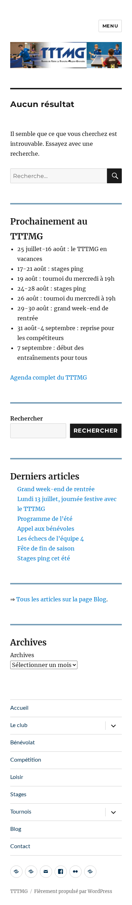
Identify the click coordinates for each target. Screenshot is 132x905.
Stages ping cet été (43, 558)
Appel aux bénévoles (45, 528)
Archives (22, 655)
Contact (20, 846)
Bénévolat (22, 742)
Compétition (25, 760)
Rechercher (26, 418)
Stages (18, 794)
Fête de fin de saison (46, 548)
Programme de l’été (45, 518)
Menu (110, 26)
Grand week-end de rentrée (56, 489)
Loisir (16, 777)
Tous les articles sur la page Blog (61, 599)
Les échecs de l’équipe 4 (50, 538)
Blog (15, 829)
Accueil (19, 708)
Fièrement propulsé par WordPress (73, 891)
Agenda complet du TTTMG (48, 377)
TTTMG (19, 891)
